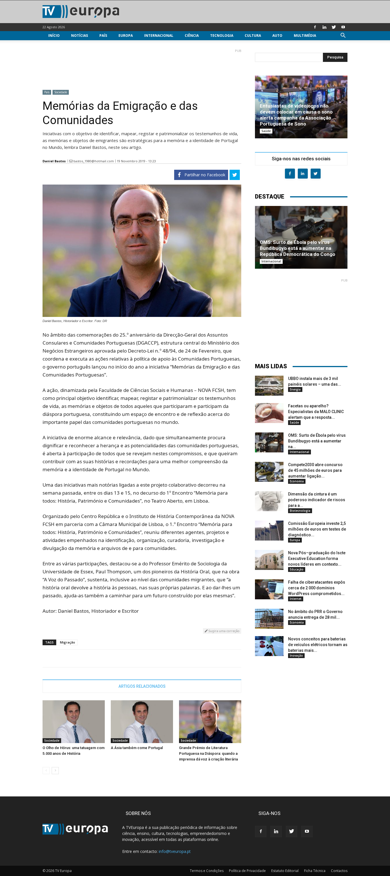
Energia (295, 389)
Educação (296, 569)
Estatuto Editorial (285, 870)
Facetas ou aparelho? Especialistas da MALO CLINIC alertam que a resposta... (316, 412)
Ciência (192, 35)
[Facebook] (315, 27)
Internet (295, 599)
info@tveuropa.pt (175, 851)
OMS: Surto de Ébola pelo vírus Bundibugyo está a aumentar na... (317, 441)
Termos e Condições (207, 870)
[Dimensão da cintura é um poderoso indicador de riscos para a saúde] (269, 501)
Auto (277, 35)
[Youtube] (343, 27)
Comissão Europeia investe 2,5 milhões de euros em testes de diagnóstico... (317, 529)
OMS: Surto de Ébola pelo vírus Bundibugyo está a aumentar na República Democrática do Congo (297, 248)
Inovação (296, 655)
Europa (125, 35)
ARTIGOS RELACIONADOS (142, 686)
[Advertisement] (142, 67)
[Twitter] (333, 27)
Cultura (253, 35)
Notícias (79, 35)
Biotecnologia (300, 511)
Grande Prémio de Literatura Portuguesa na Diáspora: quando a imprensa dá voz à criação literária (208, 753)
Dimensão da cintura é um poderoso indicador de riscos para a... (316, 500)
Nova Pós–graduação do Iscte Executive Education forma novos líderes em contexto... (316, 559)
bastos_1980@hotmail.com (93, 161)
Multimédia (305, 35)
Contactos (339, 870)
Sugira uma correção (224, 631)
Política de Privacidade (247, 870)
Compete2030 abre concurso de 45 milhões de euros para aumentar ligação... (315, 470)
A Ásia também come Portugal (137, 748)
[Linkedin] (324, 27)
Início (54, 35)
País (103, 35)
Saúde (266, 131)
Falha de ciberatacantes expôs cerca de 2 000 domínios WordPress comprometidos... (316, 588)
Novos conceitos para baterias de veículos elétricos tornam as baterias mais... (317, 645)
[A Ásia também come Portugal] (142, 721)
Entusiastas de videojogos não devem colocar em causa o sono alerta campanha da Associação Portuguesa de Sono (296, 115)
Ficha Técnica (314, 870)
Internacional (158, 35)
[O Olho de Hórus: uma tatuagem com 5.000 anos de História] (74, 721)
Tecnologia (221, 35)
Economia (297, 481)
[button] (342, 36)
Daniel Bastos (54, 161)
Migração (67, 642)
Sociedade (60, 92)
